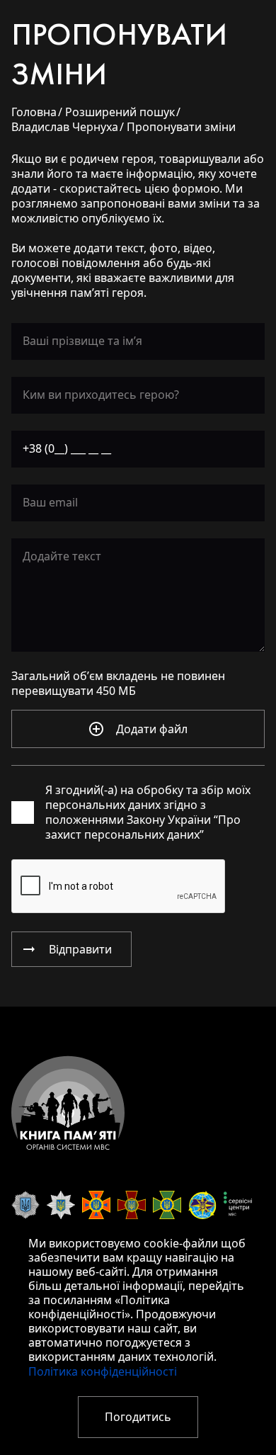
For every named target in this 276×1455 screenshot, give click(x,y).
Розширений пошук (120, 112)
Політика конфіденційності (102, 1371)
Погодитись (138, 1417)
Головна (34, 112)
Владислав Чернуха (64, 127)
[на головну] (68, 1103)
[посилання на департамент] (25, 1205)
